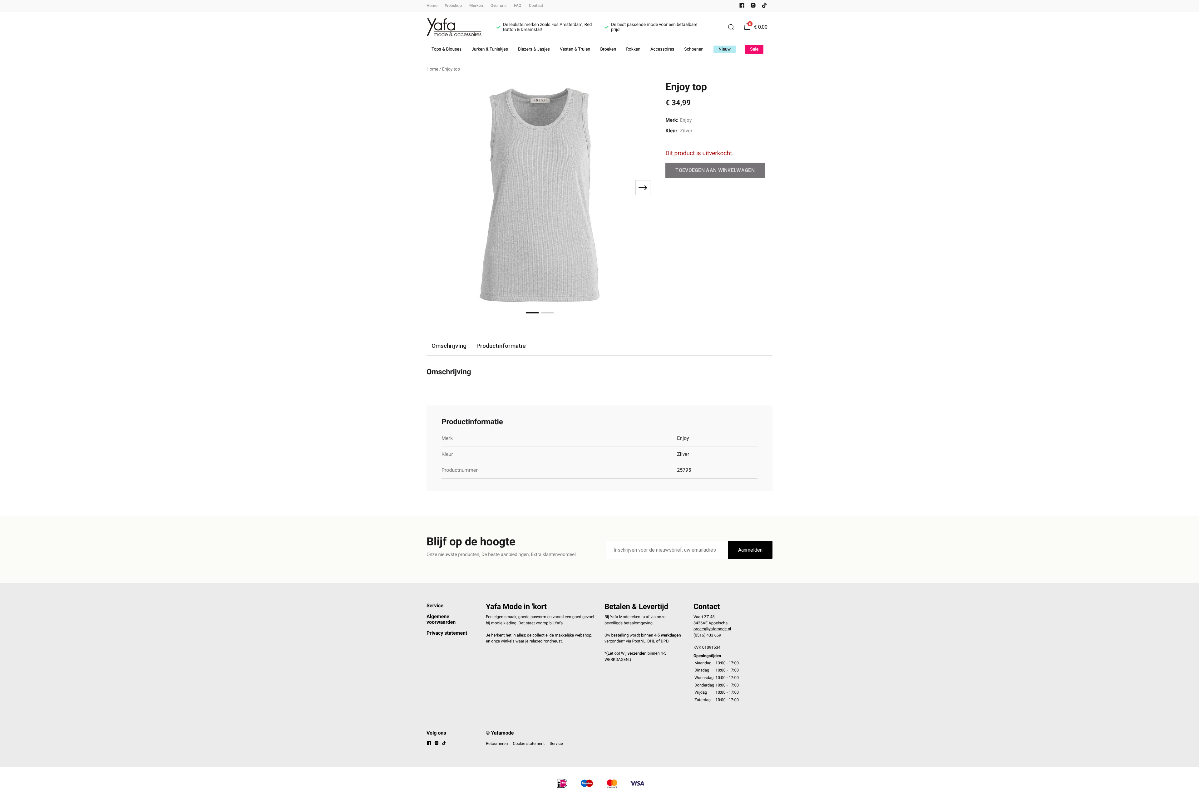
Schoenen (693, 49)
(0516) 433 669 (707, 635)
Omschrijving (449, 345)
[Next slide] (642, 187)
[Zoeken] (731, 27)
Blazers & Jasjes (534, 49)
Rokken (633, 49)
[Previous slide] (436, 187)
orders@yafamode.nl (712, 629)
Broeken (608, 49)
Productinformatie (501, 345)
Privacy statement (447, 633)
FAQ (517, 5)
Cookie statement (529, 743)
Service (435, 605)
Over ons (498, 5)
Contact (536, 5)
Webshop (453, 5)
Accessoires (662, 49)
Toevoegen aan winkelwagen (715, 170)
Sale (754, 49)
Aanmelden (750, 550)
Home (432, 5)
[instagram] (753, 7)
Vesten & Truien (575, 49)
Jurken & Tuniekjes (489, 49)
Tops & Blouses (446, 49)
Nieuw (724, 49)
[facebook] (742, 7)
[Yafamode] (454, 27)
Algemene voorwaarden (441, 619)
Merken (476, 5)
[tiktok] (764, 7)
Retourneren (497, 743)
